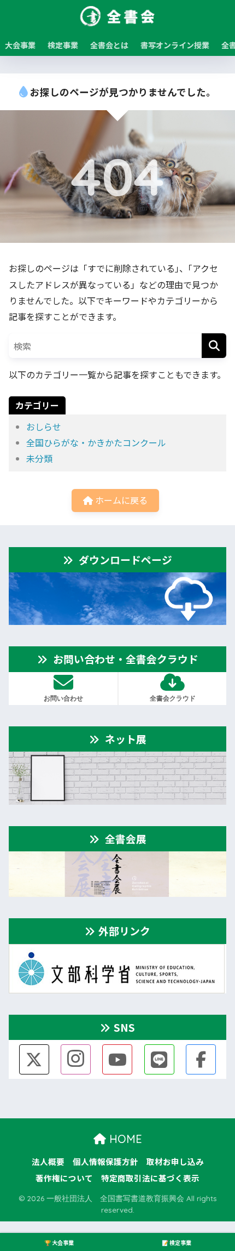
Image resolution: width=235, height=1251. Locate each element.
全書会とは (109, 44)
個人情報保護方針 (105, 1161)
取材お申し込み (175, 1161)
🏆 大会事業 (59, 1242)
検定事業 (63, 44)
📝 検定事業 (176, 1242)
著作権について (64, 1178)
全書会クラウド (173, 698)
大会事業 (20, 44)
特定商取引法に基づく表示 (150, 1178)
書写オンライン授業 (174, 44)
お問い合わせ (63, 698)
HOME (124, 1139)
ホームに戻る (120, 500)
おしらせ (43, 426)
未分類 (39, 458)
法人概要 (48, 1161)
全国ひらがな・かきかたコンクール (96, 442)
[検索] (214, 345)
